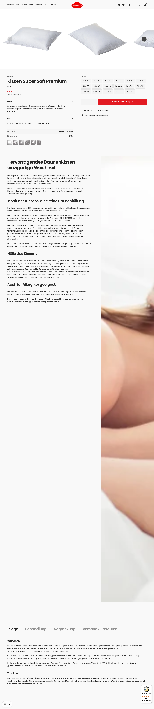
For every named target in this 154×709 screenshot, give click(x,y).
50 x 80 (97, 87)
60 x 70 (130, 87)
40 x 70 (98, 81)
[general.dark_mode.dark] (130, 4)
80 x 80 (131, 92)
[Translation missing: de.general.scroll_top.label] (151, 706)
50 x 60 (131, 81)
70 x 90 (120, 92)
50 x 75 (87, 87)
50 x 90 (108, 87)
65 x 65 (87, 92)
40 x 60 (87, 81)
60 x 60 (119, 87)
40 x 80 (109, 81)
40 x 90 (120, 81)
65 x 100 (97, 92)
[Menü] (150, 686)
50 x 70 (142, 81)
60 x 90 (141, 87)
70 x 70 (109, 92)
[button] (134, 4)
